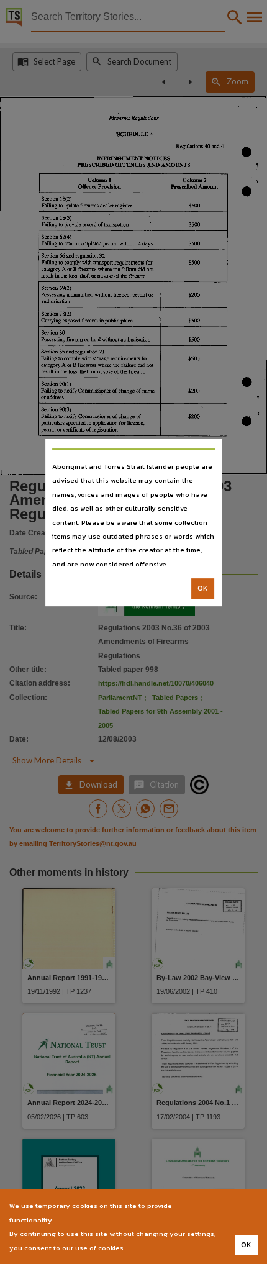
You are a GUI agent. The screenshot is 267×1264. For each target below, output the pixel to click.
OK (202, 588)
